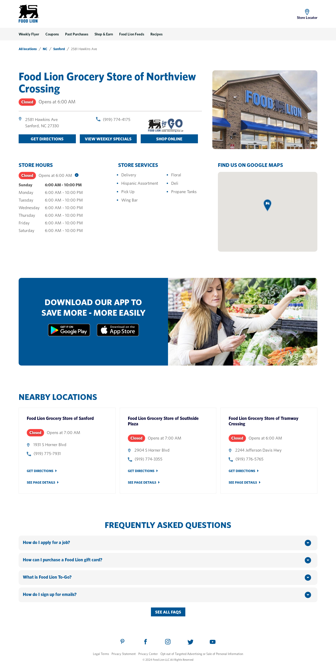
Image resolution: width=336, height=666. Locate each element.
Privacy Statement (124, 654)
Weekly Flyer (29, 34)
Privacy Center (148, 654)
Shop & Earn (103, 34)
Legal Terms (101, 654)
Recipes (156, 34)
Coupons (52, 34)
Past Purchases (76, 34)
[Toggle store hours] (75, 175)
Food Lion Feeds (131, 34)
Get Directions (40, 471)
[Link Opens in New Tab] (69, 334)
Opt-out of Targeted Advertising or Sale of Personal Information (201, 654)
